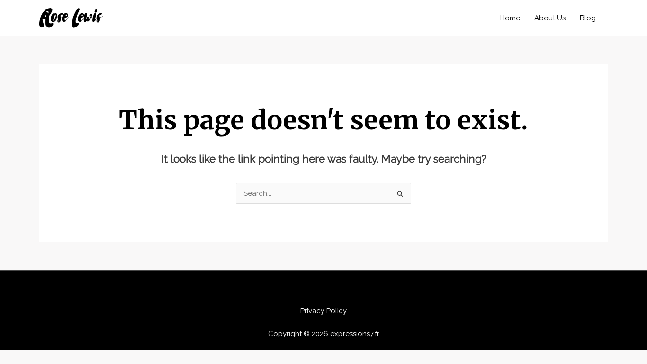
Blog (588, 18)
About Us (550, 18)
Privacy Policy (323, 311)
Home (510, 18)
